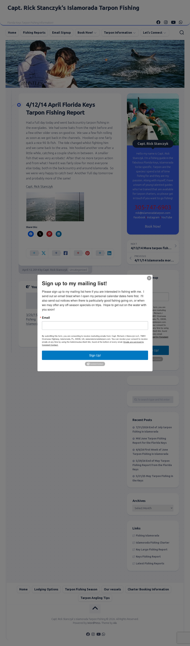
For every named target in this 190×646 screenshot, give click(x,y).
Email (46, 317)
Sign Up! (95, 355)
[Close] (149, 278)
